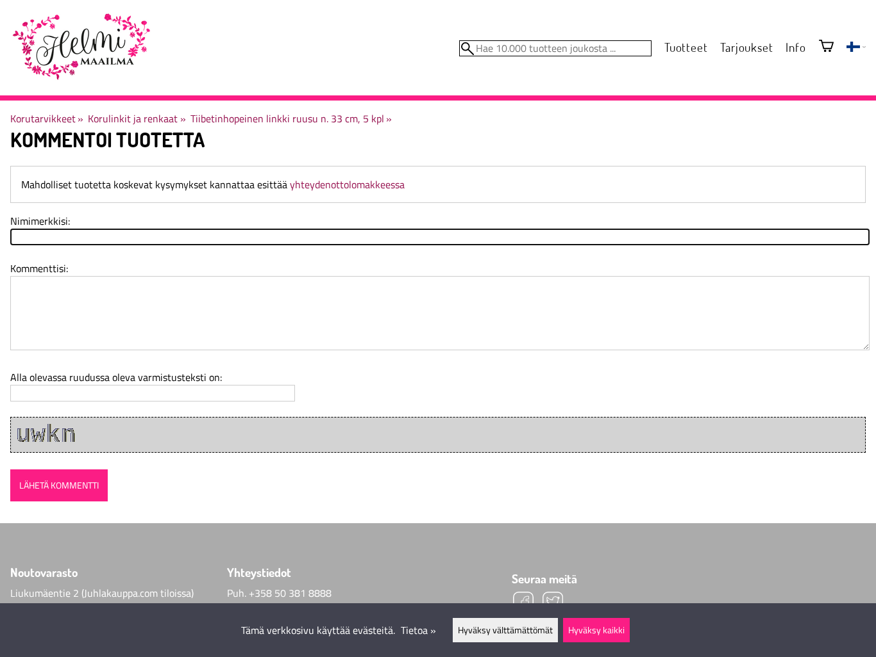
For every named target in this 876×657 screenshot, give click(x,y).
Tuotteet (685, 47)
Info (795, 47)
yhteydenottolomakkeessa (347, 184)
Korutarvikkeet (46, 118)
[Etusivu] (80, 47)
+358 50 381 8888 (290, 593)
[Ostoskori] (826, 47)
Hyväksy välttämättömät (505, 630)
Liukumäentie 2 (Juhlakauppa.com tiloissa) (102, 593)
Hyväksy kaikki (596, 630)
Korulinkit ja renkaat (136, 118)
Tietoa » (418, 630)
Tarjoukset (746, 47)
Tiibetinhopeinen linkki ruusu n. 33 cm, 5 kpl (291, 118)
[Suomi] (856, 48)
